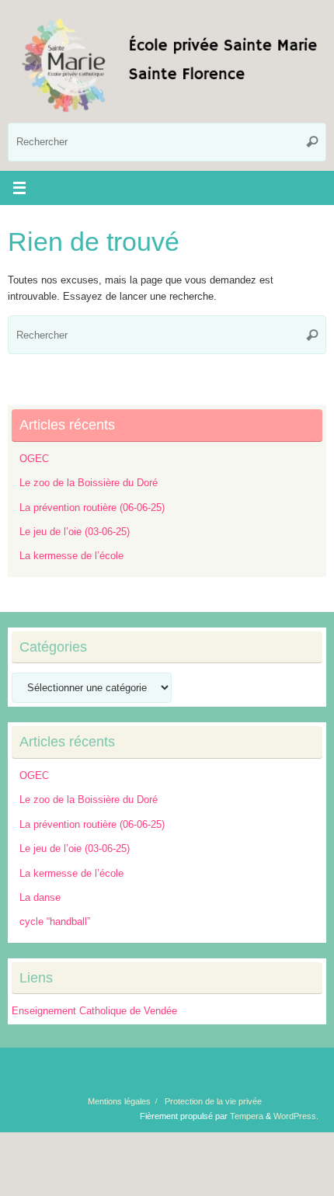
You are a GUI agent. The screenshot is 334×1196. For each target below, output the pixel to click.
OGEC (34, 459)
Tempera (246, 1116)
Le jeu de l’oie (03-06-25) (74, 532)
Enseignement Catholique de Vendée (94, 1011)
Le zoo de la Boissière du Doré (88, 483)
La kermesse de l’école (71, 556)
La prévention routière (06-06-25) (92, 507)
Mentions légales (119, 1101)
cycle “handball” (54, 921)
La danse (40, 897)
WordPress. (295, 1116)
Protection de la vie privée (213, 1101)
